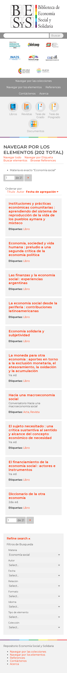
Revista (35, 412)
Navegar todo (12, 157)
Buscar (55, 35)
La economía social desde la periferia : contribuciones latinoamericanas (33, 307)
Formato (13, 591)
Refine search (17, 538)
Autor (20, 191)
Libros (13, 114)
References (53, 87)
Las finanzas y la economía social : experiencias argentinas (32, 279)
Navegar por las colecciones (33, 80)
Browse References (43, 160)
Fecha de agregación (41, 191)
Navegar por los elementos (24, 87)
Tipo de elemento (18, 612)
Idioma (12, 602)
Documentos (33, 131)
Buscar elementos (15, 160)
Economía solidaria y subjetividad (26, 333)
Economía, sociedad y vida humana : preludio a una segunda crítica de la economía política (31, 249)
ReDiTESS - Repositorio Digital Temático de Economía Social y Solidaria (35, 16)
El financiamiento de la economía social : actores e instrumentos (32, 466)
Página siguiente (28, 177)
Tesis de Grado (40, 116)
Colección (13, 622)
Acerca (43, 93)
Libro (26, 229)
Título (11, 191)
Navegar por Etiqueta (39, 157)
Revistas (26, 114)
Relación (13, 581)
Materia (12, 550)
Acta (26, 412)
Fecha (11, 570)
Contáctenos (27, 93)
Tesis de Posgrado (54, 116)
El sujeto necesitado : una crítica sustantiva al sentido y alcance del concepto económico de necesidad (33, 432)
